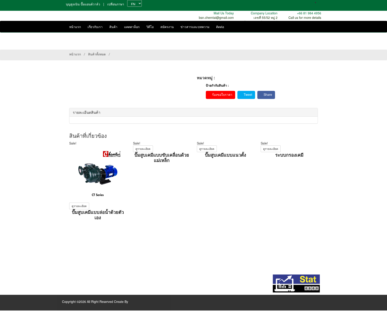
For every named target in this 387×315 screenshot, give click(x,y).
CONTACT (147, 262)
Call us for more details (304, 17)
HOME (145, 231)
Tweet (247, 94)
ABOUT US (148, 236)
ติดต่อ (220, 26)
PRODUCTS (149, 240)
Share (267, 94)
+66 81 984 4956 (78, 251)
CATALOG (147, 245)
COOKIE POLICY (152, 267)
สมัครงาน (167, 26)
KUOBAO (212, 240)
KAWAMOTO (215, 254)
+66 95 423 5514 (78, 255)
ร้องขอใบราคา (221, 94)
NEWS (145, 258)
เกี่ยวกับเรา (95, 26)
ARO (209, 245)
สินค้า (113, 26)
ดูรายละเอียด (79, 206)
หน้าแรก (75, 26)
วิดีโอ (150, 26)
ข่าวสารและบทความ (195, 26)
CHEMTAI (213, 231)
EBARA (211, 249)
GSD (209, 262)
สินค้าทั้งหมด (97, 54)
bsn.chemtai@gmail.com (216, 17)
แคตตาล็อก (132, 26)
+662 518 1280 (76, 260)
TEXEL (211, 236)
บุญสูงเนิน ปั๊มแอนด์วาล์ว (83, 4)
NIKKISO (212, 258)
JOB (143, 254)
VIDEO (145, 249)
